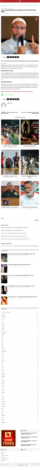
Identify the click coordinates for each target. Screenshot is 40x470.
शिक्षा (20, 413)
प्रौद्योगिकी (20, 376)
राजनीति (20, 390)
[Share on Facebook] (11, 57)
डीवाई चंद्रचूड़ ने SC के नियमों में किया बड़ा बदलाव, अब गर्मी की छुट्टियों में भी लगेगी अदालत (19, 91)
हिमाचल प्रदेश (20, 422)
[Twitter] (33, 464)
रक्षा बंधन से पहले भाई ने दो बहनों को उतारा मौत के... (29, 146)
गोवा (20, 344)
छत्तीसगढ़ (20, 348)
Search (2, 218)
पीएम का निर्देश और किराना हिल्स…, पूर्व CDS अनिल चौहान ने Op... (10, 207)
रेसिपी (20, 399)
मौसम (20, 387)
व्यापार (20, 410)
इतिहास (20, 323)
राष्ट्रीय (20, 397)
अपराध (20, 319)
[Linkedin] (37, 464)
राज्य (20, 394)
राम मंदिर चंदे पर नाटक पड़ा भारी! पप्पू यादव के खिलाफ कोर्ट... (30, 207)
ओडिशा (20, 330)
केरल (20, 337)
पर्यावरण (20, 371)
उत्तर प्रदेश (20, 325)
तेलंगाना (20, 360)
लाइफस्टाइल (20, 401)
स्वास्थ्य (20, 417)
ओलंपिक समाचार (20, 332)
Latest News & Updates (11, 5)
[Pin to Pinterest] (16, 57)
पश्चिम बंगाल (20, 374)
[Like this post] (8, 57)
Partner (27, 465)
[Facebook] (32, 464)
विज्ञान (20, 408)
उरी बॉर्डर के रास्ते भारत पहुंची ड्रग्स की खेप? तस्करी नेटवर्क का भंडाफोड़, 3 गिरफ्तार (12, 230)
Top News (20, 314)
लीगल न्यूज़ (20, 403)
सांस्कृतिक (20, 415)
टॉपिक (20, 355)
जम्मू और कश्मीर (20, 351)
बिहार (20, 378)
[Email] (38, 465)
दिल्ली (20, 362)
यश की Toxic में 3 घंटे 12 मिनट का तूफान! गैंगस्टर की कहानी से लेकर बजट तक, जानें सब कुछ (13, 233)
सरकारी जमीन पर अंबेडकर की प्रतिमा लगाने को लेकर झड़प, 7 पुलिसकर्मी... (30, 177)
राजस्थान (20, 392)
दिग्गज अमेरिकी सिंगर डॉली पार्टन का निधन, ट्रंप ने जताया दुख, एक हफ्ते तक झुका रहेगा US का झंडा (14, 236)
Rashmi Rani (7, 13)
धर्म (20, 364)
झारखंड (20, 353)
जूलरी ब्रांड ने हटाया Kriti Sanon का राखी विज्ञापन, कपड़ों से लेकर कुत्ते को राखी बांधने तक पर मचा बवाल (22, 296)
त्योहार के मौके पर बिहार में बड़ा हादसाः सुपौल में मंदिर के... (10, 146)
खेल (20, 339)
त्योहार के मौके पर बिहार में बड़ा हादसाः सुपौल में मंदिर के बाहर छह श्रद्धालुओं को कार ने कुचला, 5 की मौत (14, 227)
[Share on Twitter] (13, 57)
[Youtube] (38, 464)
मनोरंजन (20, 383)
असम (20, 321)
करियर (20, 335)
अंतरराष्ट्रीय (20, 316)
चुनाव (20, 346)
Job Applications (21, 465)
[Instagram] (35, 464)
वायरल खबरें (20, 406)
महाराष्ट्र (20, 385)
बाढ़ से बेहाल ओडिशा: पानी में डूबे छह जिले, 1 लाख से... (10, 176)
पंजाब (20, 367)
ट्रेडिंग (20, 358)
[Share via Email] (18, 57)
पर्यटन (20, 369)
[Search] (38, 1)
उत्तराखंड (20, 328)
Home (2, 5)
